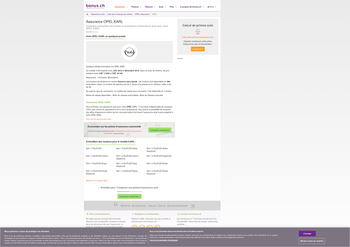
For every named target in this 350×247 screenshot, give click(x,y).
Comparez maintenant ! (129, 196)
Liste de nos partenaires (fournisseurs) (164, 240)
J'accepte (307, 233)
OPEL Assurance (142, 14)
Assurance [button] (120, 6)
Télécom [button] (149, 6)
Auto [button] (161, 6)
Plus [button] (172, 6)
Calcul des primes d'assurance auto (197, 37)
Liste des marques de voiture (119, 14)
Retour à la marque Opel (96, 180)
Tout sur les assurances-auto (98, 119)
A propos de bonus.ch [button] (191, 6)
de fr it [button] (210, 6)
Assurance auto (98, 14)
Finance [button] (135, 6)
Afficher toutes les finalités (311, 241)
